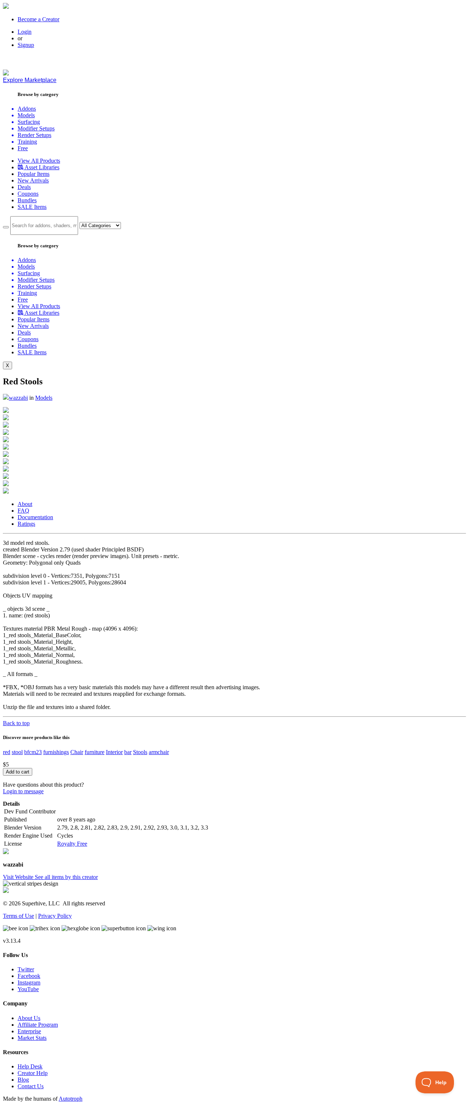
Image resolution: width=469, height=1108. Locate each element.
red (6, 752)
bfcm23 (33, 752)
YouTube (28, 989)
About (25, 504)
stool (17, 752)
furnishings (56, 752)
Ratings (26, 524)
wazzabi (18, 398)
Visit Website (19, 877)
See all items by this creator (66, 877)
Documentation (35, 517)
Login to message (23, 791)
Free (23, 148)
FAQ (23, 510)
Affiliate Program (38, 1025)
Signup (26, 45)
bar (128, 752)
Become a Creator (38, 19)
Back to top (16, 723)
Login (25, 32)
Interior (114, 752)
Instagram (29, 982)
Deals (24, 187)
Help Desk (30, 1066)
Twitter (26, 969)
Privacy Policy (55, 916)
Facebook (29, 976)
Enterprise (29, 1031)
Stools (140, 752)
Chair (76, 752)
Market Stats (32, 1038)
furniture (94, 752)
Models (43, 398)
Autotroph (70, 1099)
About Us (29, 1018)
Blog (23, 1079)
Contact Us (31, 1086)
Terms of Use (18, 916)
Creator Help (33, 1073)
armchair (159, 752)
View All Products (39, 161)
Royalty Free (72, 844)
